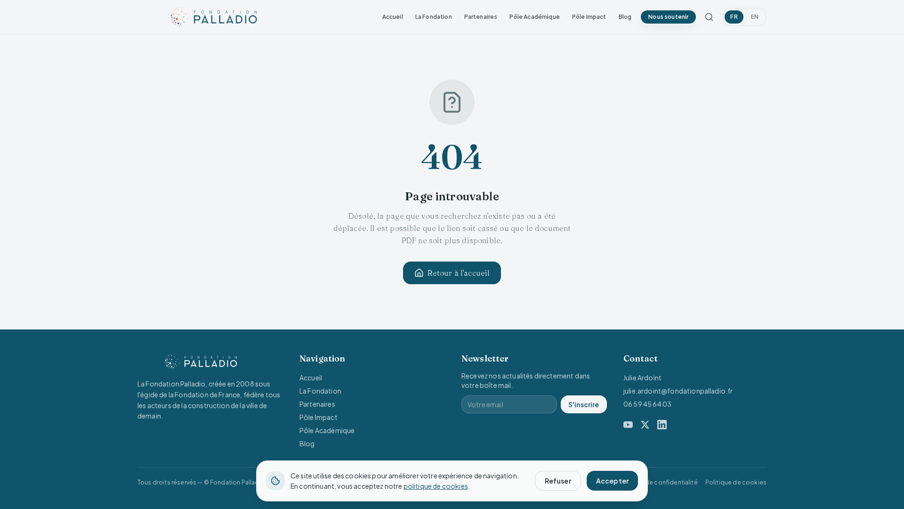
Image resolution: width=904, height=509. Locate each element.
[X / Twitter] (645, 424)
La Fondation (433, 16)
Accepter (612, 480)
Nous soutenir (668, 16)
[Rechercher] (709, 16)
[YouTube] (628, 424)
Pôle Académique (534, 16)
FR (733, 16)
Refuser (558, 480)
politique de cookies (436, 486)
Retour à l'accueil (459, 273)
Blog (625, 16)
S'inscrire (583, 404)
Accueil (392, 16)
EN (755, 16)
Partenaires (481, 16)
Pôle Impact (589, 16)
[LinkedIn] (662, 424)
